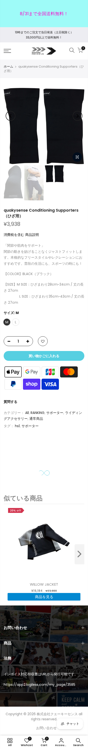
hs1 (17, 425)
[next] (79, 554)
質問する (10, 401)
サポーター (54, 412)
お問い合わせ (46, 727)
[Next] (77, 116)
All (27, 412)
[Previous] (10, 116)
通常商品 (36, 418)
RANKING (37, 412)
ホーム (8, 66)
